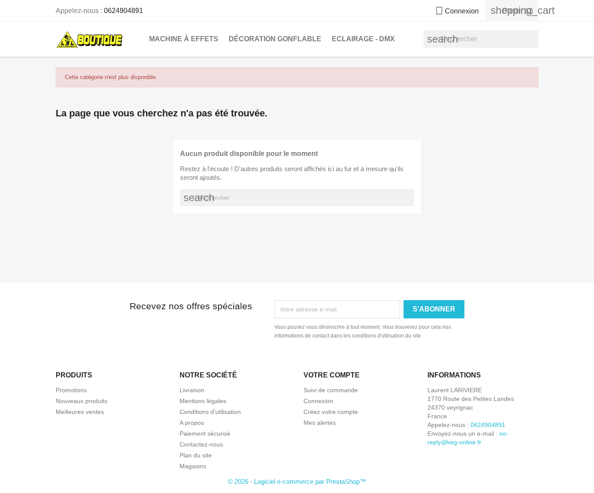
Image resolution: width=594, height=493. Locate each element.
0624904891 (123, 10)
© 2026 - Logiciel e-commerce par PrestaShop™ (297, 481)
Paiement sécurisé (205, 433)
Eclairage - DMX (363, 39)
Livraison (192, 390)
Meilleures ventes (80, 411)
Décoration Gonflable (275, 39)
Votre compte (332, 375)
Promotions (71, 390)
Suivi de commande (331, 390)
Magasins (193, 466)
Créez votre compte (331, 411)
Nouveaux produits (81, 400)
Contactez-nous (201, 444)
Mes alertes (320, 422)
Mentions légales (203, 400)
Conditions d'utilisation (210, 411)
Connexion (318, 400)
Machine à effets (183, 39)
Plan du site (196, 455)
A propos (192, 422)
